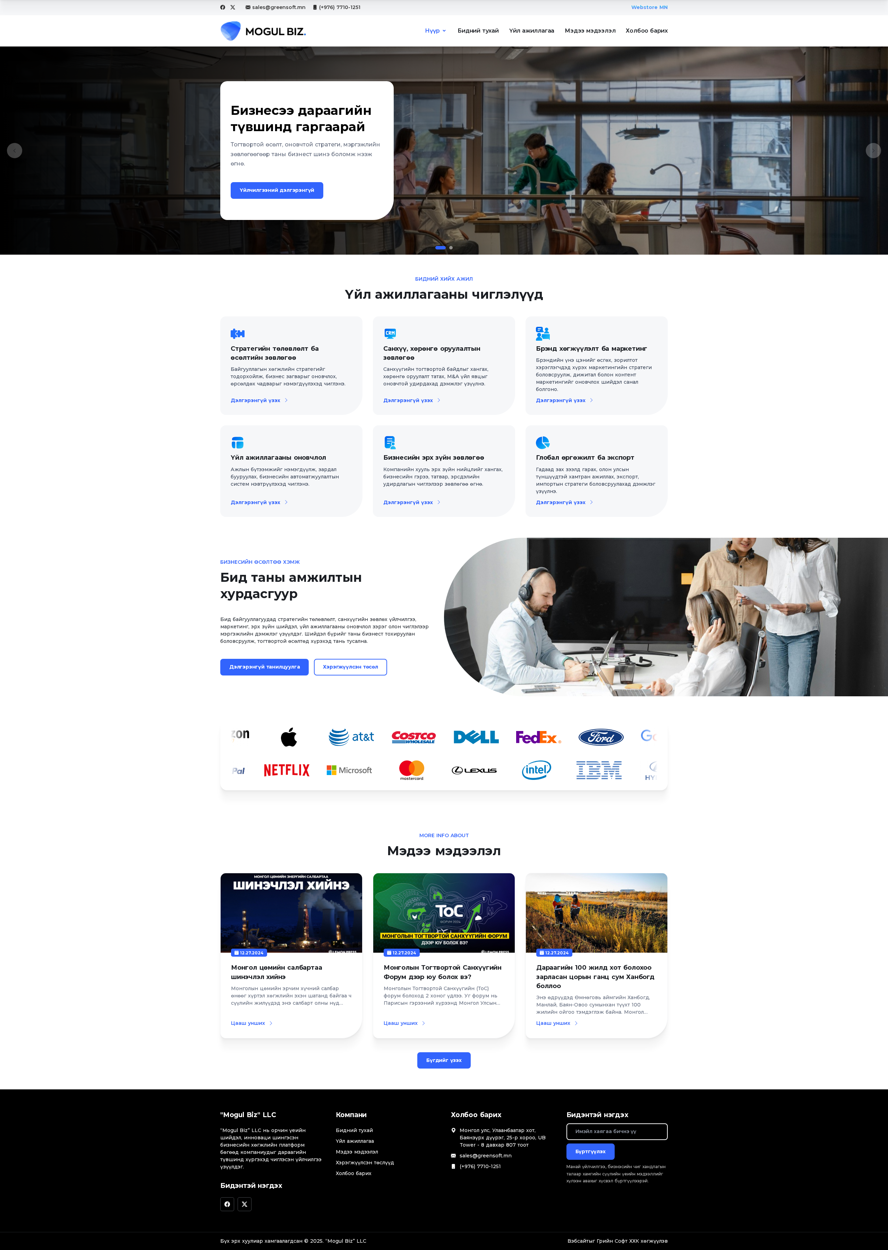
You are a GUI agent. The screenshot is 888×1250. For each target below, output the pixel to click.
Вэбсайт (578, 1241)
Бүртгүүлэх (590, 1151)
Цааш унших (248, 1023)
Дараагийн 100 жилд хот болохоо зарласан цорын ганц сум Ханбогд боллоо (595, 976)
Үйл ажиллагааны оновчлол (278, 457)
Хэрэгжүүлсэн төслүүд (365, 1162)
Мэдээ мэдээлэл (590, 30)
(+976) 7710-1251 (339, 7)
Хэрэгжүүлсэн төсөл (350, 667)
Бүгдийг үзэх (444, 1060)
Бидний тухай (478, 30)
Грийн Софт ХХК (618, 1241)
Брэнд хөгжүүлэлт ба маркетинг (591, 348)
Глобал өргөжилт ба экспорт (585, 457)
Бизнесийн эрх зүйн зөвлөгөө (433, 457)
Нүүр (432, 30)
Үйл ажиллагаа (531, 30)
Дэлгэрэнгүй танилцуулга (264, 667)
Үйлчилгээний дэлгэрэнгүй (277, 190)
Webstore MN (649, 7)
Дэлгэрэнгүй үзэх (255, 400)
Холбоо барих (647, 30)
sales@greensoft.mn (279, 7)
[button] (14, 150)
